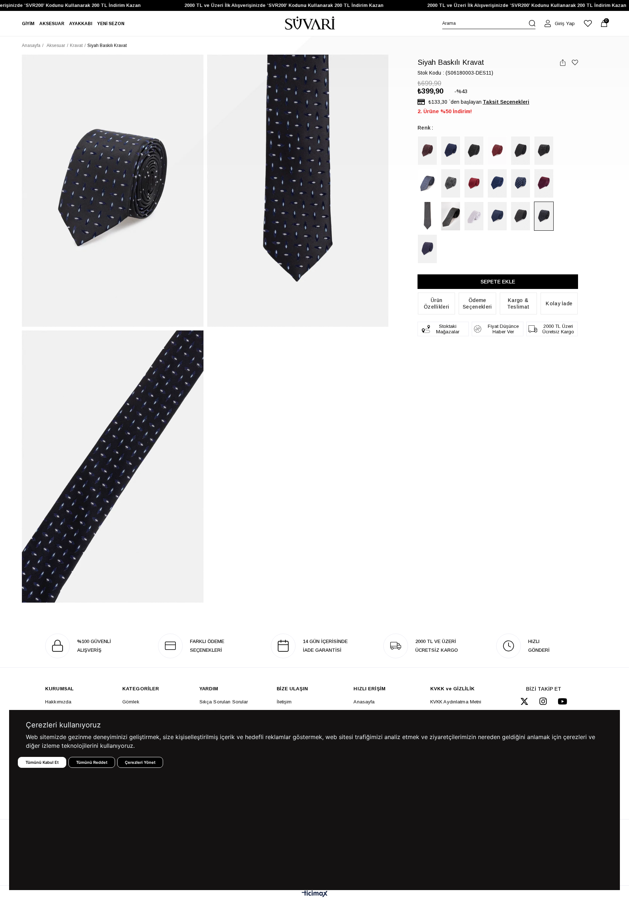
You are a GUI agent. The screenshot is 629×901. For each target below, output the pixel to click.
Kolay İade (559, 303)
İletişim (284, 701)
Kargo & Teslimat (518, 303)
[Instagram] (543, 701)
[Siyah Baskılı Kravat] (474, 150)
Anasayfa (364, 701)
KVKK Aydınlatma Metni (456, 701)
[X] (524, 701)
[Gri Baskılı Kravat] (474, 216)
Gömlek (130, 701)
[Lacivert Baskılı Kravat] (450, 150)
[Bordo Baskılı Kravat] (427, 150)
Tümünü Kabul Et (42, 762)
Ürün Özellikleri (436, 303)
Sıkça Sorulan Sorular (223, 701)
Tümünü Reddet (91, 762)
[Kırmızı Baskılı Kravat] (474, 183)
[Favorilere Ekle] (575, 62)
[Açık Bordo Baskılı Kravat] (497, 150)
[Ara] (532, 23)
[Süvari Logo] (310, 23)
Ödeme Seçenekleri (477, 303)
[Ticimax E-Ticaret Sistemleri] (315, 894)
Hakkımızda (58, 701)
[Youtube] (562, 701)
